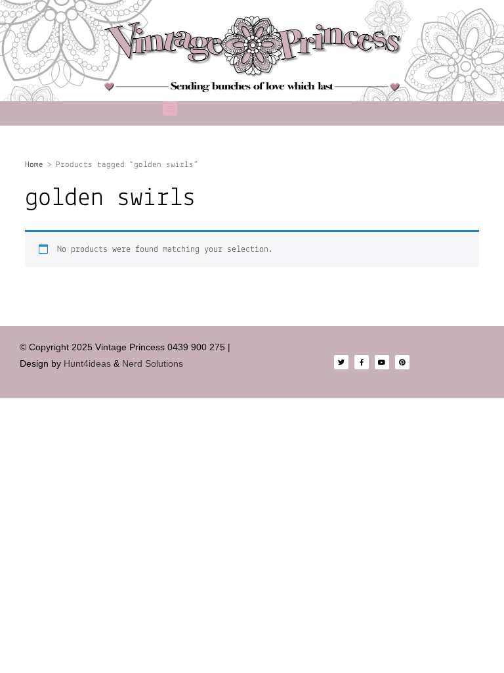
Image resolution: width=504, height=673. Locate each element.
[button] (170, 108)
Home (34, 164)
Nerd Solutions (154, 363)
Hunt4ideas (87, 363)
